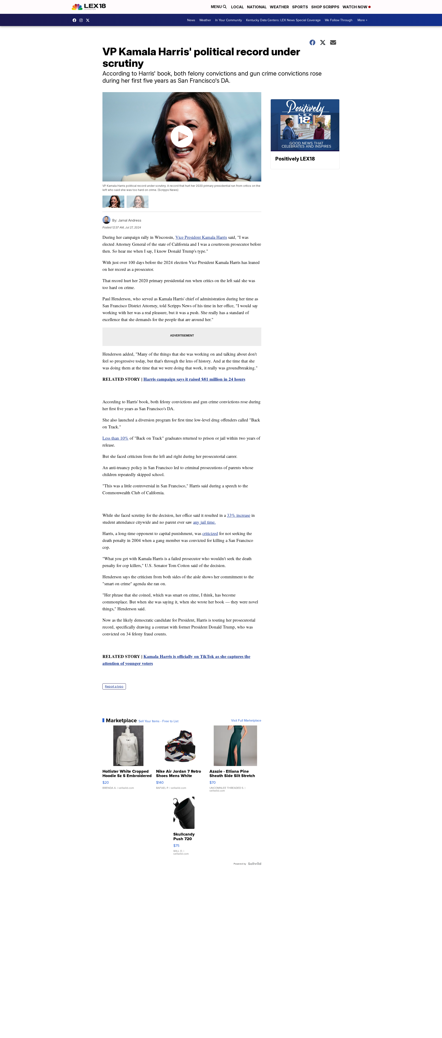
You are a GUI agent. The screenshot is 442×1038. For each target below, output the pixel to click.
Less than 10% (115, 438)
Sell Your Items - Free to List (158, 721)
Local (237, 7)
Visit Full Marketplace (246, 720)
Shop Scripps (325, 7)
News (191, 20)
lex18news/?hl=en (82, 20)
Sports (300, 7)
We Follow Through (338, 20)
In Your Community (228, 20)
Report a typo (114, 686)
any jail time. (204, 522)
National (257, 7)
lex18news (89, 20)
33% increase (238, 515)
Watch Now (355, 7)
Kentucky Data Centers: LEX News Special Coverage (283, 20)
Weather (279, 7)
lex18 (76, 20)
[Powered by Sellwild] (254, 863)
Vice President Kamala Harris (201, 237)
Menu (217, 7)
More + (362, 20)
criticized (210, 533)
